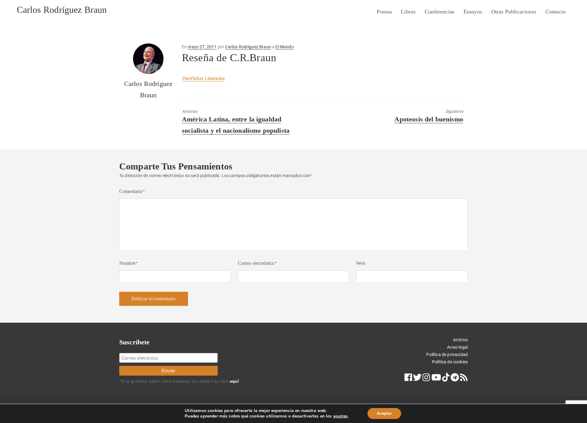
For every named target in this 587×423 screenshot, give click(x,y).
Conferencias (439, 12)
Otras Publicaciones (513, 12)
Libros (408, 12)
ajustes (340, 416)
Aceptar (384, 413)
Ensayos (472, 12)
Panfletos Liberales (203, 78)
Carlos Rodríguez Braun (62, 10)
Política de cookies (450, 361)
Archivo (460, 339)
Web (360, 263)
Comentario (132, 191)
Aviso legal (457, 347)
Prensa (384, 12)
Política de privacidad (447, 354)
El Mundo (284, 46)
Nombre (128, 263)
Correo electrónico (257, 263)
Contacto (555, 12)
